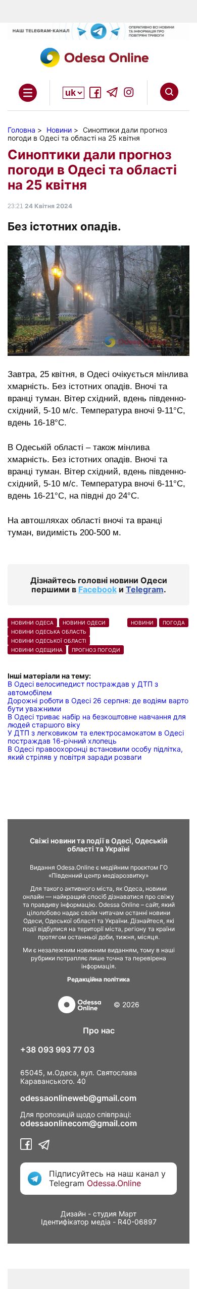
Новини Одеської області (48, 641)
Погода (174, 623)
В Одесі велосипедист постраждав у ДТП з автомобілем (83, 688)
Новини (142, 623)
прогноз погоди (96, 650)
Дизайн (73, 1213)
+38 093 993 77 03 (57, 1049)
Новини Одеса (32, 623)
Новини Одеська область (48, 632)
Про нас (99, 1030)
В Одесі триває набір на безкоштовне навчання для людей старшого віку (97, 720)
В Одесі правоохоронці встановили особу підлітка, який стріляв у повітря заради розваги (95, 753)
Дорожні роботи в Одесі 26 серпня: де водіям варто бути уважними (98, 704)
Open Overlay (28, 93)
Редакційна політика (98, 979)
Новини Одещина (37, 650)
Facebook (97, 589)
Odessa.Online (114, 1183)
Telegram (145, 589)
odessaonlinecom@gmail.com (78, 1123)
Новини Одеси (84, 623)
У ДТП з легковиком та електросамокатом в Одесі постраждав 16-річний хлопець (96, 736)
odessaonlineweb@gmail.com (78, 1097)
